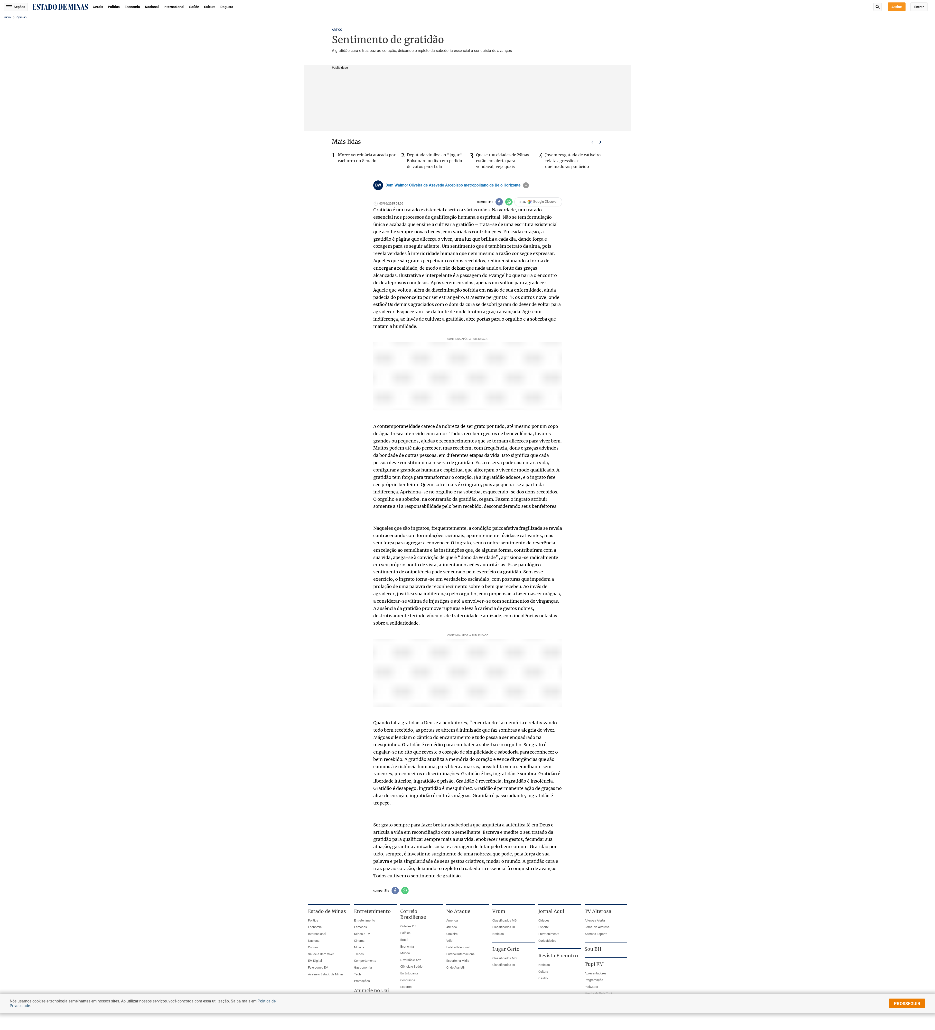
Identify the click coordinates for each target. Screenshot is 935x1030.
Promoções (362, 981)
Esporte (543, 927)
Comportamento (365, 960)
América (452, 920)
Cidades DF (408, 926)
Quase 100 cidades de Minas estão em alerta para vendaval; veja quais (502, 160)
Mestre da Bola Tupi (598, 993)
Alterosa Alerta (595, 920)
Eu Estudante (409, 973)
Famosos (360, 927)
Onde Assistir (455, 967)
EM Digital (315, 960)
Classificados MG (504, 920)
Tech (357, 974)
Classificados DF (504, 927)
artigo (337, 29)
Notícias (498, 934)
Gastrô (543, 978)
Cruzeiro (452, 934)
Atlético (451, 927)
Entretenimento (364, 920)
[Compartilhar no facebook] (499, 202)
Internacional (174, 7)
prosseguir (907, 1003)
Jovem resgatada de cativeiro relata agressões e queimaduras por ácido (573, 160)
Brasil (404, 940)
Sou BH (593, 949)
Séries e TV (362, 934)
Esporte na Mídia (457, 960)
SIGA (522, 202)
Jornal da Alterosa (597, 927)
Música (359, 947)
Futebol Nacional (457, 947)
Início (7, 17)
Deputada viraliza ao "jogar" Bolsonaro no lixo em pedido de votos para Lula (434, 160)
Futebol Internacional (460, 954)
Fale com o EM (318, 967)
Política (114, 7)
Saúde (194, 7)
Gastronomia (363, 967)
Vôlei (449, 940)
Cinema (359, 940)
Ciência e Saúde (411, 966)
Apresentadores (596, 973)
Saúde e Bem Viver (321, 954)
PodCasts (591, 987)
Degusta (226, 7)
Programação (594, 980)
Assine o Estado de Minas (326, 974)
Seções (19, 7)
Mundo (405, 953)
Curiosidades (547, 940)
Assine (896, 7)
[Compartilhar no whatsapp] (509, 202)
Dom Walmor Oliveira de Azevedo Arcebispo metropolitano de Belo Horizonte (453, 185)
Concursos (407, 980)
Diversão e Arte (410, 960)
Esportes (406, 987)
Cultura (209, 7)
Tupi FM (594, 964)
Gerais (98, 7)
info (526, 185)
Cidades (544, 920)
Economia (132, 7)
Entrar (919, 7)
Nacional (152, 7)
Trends (359, 954)
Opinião (22, 17)
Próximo (600, 142)
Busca (877, 7)
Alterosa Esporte (596, 934)
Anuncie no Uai (371, 990)
